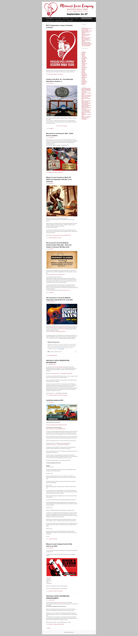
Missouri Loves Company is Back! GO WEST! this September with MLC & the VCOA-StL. (59, 179)
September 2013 (84, 82)
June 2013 (83, 84)
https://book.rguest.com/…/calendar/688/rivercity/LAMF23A (58, 444)
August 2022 (84, 60)
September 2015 (84, 75)
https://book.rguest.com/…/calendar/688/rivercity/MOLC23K (61, 373)
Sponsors (72, 18)
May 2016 (83, 71)
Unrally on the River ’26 (50, 20)
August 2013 (84, 83)
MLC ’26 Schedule (58, 18)
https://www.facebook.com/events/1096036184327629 (55, 428)
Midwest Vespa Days (54, 327)
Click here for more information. (61, 125)
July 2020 (83, 65)
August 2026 (84, 52)
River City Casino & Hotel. (57, 366)
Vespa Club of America (72, 326)
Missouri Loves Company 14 (53, 74)
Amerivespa (64, 327)
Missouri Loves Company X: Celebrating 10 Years (56, 624)
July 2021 (83, 62)
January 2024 (84, 57)
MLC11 (66, 588)
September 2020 (84, 63)
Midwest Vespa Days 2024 (53, 355)
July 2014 (83, 78)
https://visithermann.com (65, 290)
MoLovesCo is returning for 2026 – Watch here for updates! (86, 35)
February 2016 (84, 74)
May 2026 (83, 53)
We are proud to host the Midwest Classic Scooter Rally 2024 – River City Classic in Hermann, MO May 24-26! (59, 245)
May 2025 (83, 54)
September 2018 (84, 67)
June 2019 (83, 66)
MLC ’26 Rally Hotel (66, 18)
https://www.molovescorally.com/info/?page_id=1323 (55, 274)
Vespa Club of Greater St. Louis (60, 20)
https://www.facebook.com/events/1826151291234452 (55, 331)
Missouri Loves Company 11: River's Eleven (56, 395)
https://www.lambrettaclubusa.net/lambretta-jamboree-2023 (56, 424)
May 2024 (83, 55)
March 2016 (83, 72)
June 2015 (83, 76)
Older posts (48, 628)
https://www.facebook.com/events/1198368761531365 (61, 235)
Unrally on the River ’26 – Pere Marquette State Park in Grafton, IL (87, 32)
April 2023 (83, 59)
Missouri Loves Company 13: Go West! (55, 237)
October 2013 (84, 80)
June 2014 (83, 79)
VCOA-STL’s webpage (64, 328)
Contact (76, 18)
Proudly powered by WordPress (69, 632)
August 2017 (84, 69)
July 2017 (83, 70)
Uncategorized (60, 74)
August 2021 (84, 61)
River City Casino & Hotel (60, 602)
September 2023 (84, 58)
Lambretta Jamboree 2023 (54, 400)
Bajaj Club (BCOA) (70, 20)
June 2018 (83, 68)
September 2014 (84, 77)
